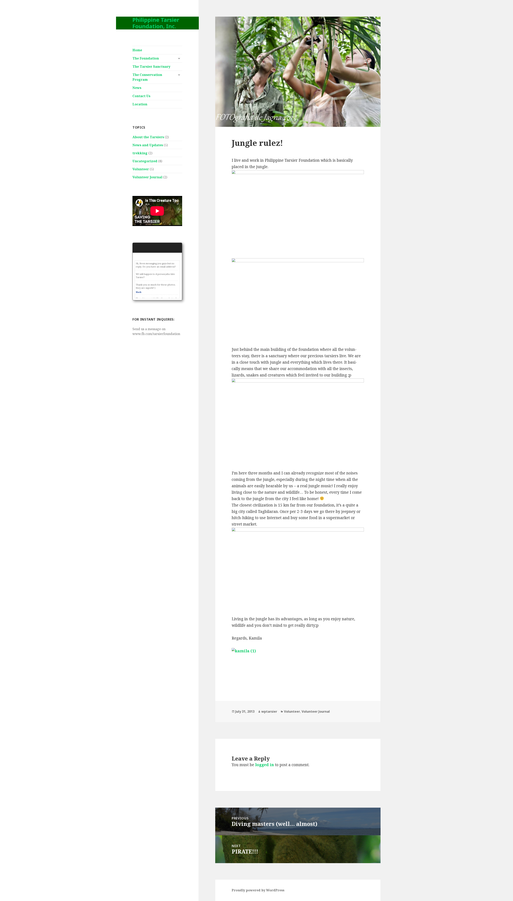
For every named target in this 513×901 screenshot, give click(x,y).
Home (137, 50)
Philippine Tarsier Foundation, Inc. (155, 23)
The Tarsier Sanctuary (151, 66)
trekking (139, 153)
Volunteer (140, 169)
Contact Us (141, 96)
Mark (138, 292)
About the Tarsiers (148, 137)
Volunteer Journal (147, 177)
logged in (264, 764)
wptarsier (269, 711)
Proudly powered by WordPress (258, 890)
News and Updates (147, 145)
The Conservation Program (147, 77)
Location (139, 104)
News (136, 88)
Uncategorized (144, 161)
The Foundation (145, 58)
